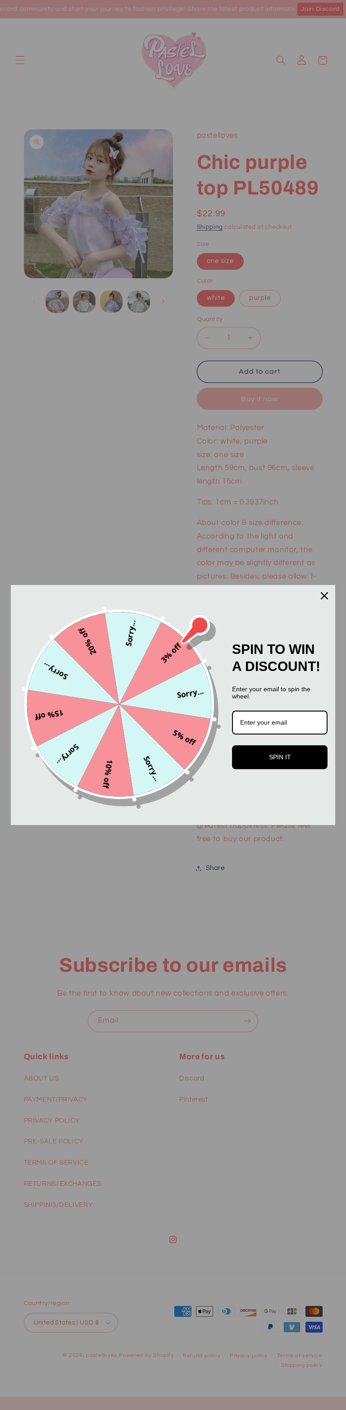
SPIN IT (280, 757)
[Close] (324, 596)
